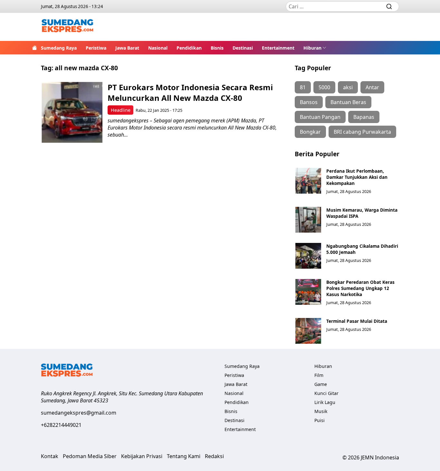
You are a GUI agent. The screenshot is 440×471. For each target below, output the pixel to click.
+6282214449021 (61, 424)
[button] (314, 47)
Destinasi (243, 48)
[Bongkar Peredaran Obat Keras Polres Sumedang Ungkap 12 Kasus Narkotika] (308, 292)
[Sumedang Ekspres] (67, 27)
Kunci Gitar (326, 393)
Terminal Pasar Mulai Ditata (356, 321)
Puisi (319, 420)
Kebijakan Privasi (141, 456)
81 (303, 87)
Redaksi (214, 456)
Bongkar (310, 131)
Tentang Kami (183, 456)
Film (318, 375)
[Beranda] (34, 47)
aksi (348, 87)
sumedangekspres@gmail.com (78, 412)
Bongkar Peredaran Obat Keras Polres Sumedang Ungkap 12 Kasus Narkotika (360, 288)
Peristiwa (96, 48)
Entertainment (278, 48)
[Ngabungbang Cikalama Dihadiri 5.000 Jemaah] (308, 256)
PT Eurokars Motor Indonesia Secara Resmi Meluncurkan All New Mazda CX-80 (190, 92)
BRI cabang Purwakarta (362, 131)
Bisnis (217, 48)
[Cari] (389, 6)
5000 (324, 87)
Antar (372, 87)
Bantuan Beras (348, 102)
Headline (120, 110)
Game (320, 384)
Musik (320, 411)
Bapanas (363, 116)
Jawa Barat (127, 48)
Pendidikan (189, 48)
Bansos (309, 102)
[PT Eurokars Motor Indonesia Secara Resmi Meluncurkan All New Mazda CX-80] (72, 112)
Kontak (49, 456)
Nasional (157, 48)
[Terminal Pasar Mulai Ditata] (308, 331)
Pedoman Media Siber (90, 456)
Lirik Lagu (324, 402)
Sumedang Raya (59, 48)
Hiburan (312, 48)
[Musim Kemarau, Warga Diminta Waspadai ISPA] (308, 220)
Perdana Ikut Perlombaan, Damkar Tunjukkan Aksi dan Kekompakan (356, 177)
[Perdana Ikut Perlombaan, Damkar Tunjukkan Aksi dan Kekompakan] (308, 181)
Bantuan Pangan (320, 116)
